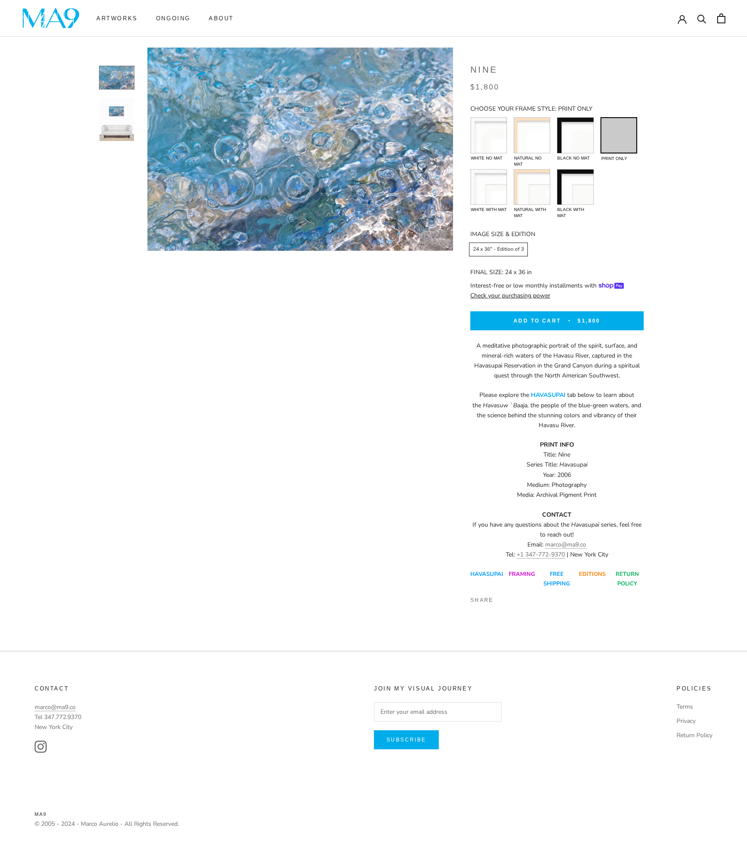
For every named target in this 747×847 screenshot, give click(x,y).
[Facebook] (503, 598)
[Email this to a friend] (547, 598)
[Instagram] (41, 747)
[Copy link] (562, 598)
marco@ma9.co (565, 544)
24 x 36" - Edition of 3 (498, 249)
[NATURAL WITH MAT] (532, 187)
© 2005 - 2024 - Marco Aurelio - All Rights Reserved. (107, 824)
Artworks (117, 18)
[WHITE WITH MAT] (488, 187)
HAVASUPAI (486, 574)
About (221, 18)
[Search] (701, 18)
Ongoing (173, 18)
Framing (522, 574)
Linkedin (533, 598)
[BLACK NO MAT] (575, 135)
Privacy (686, 721)
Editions (592, 574)
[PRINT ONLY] (618, 135)
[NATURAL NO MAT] (532, 135)
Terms (685, 707)
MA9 (41, 814)
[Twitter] (518, 598)
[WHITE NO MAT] (488, 135)
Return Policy (694, 735)
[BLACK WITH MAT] (575, 187)
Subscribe (406, 740)
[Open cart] (721, 18)
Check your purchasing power (510, 295)
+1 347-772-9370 (541, 554)
